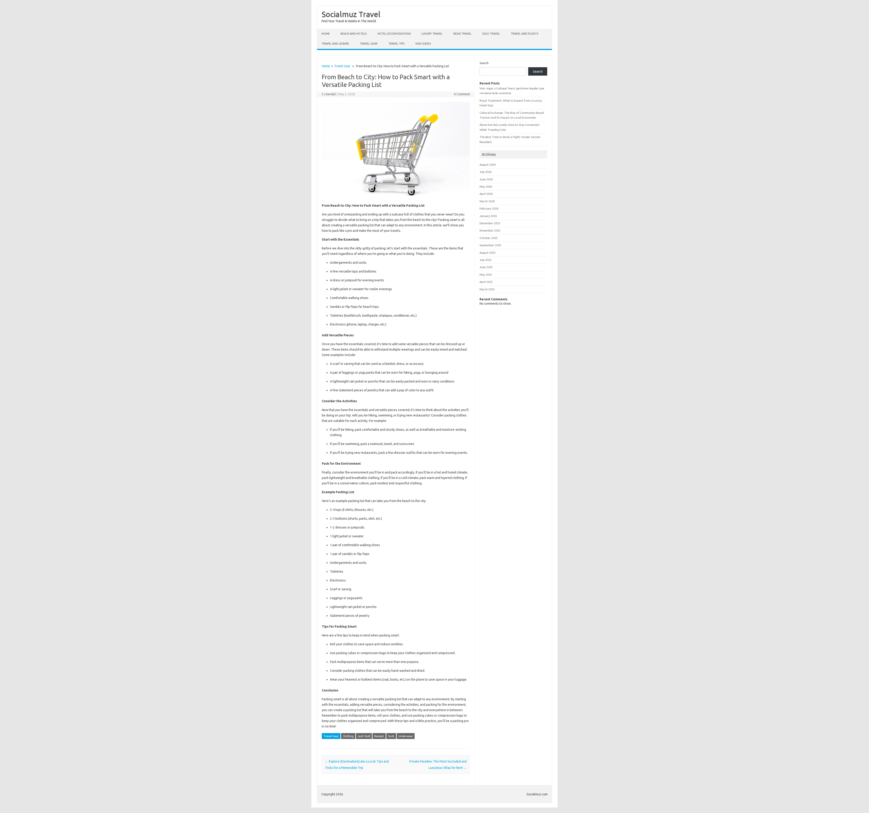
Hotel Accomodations (394, 33)
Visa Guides (423, 43)
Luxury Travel (432, 33)
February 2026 (489, 208)
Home (326, 33)
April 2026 (486, 193)
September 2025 (490, 245)
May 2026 (486, 186)
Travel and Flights (524, 33)
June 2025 (486, 267)
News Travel (462, 33)
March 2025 (487, 289)
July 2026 (486, 171)
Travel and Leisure (335, 43)
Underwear (405, 736)
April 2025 (486, 281)
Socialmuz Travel (351, 14)
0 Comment (462, 94)
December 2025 (490, 223)
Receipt (379, 736)
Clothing (348, 736)
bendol (331, 94)
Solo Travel (491, 33)
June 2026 (486, 179)
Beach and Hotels (354, 33)
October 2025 (489, 237)
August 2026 (488, 164)
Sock (391, 736)
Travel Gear (368, 43)
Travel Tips (396, 43)
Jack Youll (364, 736)
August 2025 (488, 252)
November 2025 (490, 230)
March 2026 (487, 201)
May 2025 (486, 274)
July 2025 (486, 259)
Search (484, 63)
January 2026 (488, 216)
